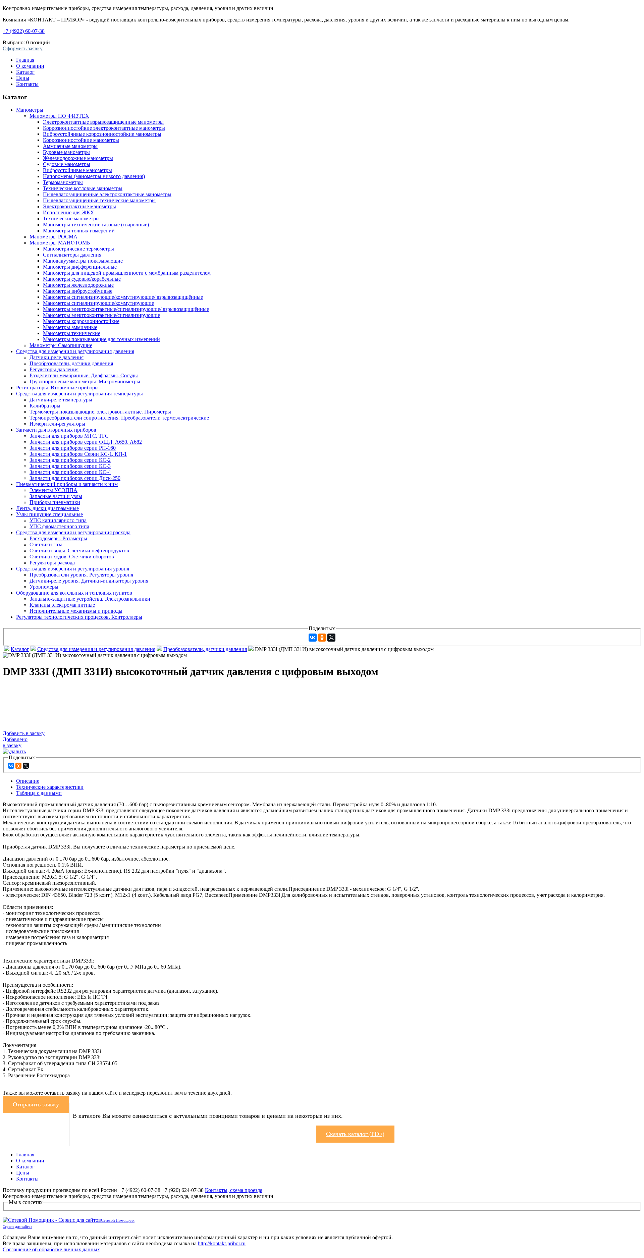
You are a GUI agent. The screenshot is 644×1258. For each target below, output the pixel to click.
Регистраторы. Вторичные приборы (57, 387)
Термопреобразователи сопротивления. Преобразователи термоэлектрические (119, 418)
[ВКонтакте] (313, 638)
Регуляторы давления (54, 369)
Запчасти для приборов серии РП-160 (73, 448)
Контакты (27, 84)
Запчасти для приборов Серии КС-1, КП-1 (78, 454)
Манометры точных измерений (79, 230)
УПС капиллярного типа (58, 520)
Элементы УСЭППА (53, 490)
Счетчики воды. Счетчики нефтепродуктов (79, 550)
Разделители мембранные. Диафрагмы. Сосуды (84, 375)
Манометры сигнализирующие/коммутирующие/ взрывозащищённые (123, 297)
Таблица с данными (39, 793)
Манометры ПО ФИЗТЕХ (59, 116)
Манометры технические (71, 333)
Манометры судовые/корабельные (82, 279)
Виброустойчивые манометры (77, 170)
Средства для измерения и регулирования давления (75, 351)
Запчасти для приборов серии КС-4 (70, 472)
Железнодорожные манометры (78, 158)
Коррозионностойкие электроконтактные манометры (104, 128)
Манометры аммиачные (70, 327)
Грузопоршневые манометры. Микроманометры (85, 381)
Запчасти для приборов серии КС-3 (70, 466)
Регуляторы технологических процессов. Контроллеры (79, 617)
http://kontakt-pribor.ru (222, 1243)
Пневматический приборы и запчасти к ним (67, 484)
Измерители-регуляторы (57, 424)
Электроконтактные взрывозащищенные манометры (103, 122)
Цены (22, 78)
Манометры (29, 110)
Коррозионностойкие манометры (81, 140)
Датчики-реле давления (57, 357)
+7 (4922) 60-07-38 (24, 31)
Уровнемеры (44, 587)
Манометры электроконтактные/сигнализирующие (101, 315)
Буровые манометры (66, 152)
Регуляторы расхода (52, 562)
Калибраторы (45, 405)
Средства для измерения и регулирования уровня (72, 568)
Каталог (25, 72)
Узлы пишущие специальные (49, 514)
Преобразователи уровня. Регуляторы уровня (81, 575)
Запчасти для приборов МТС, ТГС (69, 436)
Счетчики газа (46, 544)
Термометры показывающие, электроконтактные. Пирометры (100, 412)
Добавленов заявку (15, 742)
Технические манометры (71, 218)
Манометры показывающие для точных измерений (101, 339)
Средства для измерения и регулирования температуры (79, 393)
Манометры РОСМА (53, 236)
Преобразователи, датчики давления (71, 363)
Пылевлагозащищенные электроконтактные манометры (107, 194)
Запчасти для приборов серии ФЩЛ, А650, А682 (86, 442)
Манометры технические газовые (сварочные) (96, 224)
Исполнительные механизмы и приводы (76, 611)
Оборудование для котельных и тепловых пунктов (74, 593)
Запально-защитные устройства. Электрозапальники (90, 599)
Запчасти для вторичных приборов (56, 430)
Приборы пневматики (55, 502)
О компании (30, 66)
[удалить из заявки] (14, 751)
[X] (331, 638)
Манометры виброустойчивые (77, 291)
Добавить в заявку (24, 733)
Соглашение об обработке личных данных (51, 1249)
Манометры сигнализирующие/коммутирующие (98, 303)
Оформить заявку (23, 48)
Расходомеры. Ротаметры (58, 538)
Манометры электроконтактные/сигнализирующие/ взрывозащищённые (126, 309)
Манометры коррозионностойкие (81, 321)
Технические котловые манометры (82, 188)
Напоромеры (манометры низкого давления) (94, 176)
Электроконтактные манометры (79, 206)
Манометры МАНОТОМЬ (60, 242)
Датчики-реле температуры (61, 399)
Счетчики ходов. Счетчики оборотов (72, 556)
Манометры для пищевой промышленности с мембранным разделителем (127, 273)
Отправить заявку (36, 1104)
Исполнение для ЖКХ (68, 212)
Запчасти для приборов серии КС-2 (70, 460)
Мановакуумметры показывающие (83, 261)
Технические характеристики (50, 787)
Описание (27, 781)
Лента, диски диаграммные (47, 508)
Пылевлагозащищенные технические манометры (99, 200)
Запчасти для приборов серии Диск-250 (75, 478)
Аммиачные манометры (70, 146)
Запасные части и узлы (56, 496)
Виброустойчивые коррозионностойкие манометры (102, 134)
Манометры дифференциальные (80, 267)
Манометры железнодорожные (78, 285)
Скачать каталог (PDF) (355, 1134)
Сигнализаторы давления (72, 255)
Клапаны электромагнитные (62, 605)
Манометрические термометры (78, 249)
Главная (25, 60)
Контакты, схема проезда (233, 1190)
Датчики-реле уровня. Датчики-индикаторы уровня (89, 581)
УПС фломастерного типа (59, 526)
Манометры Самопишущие (61, 345)
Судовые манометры (66, 164)
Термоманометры (63, 182)
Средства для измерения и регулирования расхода (73, 532)
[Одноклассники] (322, 638)
